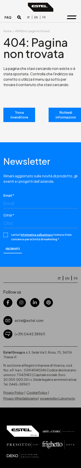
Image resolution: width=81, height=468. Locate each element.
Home (7, 31)
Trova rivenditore (19, 114)
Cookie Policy (37, 392)
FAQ (7, 17)
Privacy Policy (13, 392)
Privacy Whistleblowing (20, 398)
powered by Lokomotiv (57, 398)
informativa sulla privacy (37, 234)
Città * (8, 215)
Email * (8, 195)
